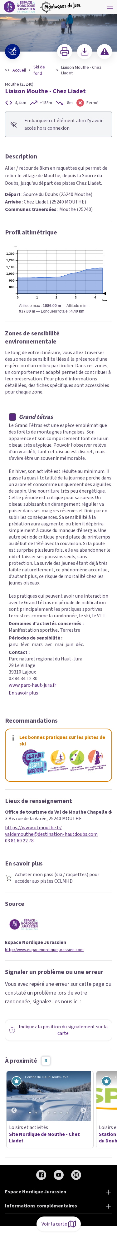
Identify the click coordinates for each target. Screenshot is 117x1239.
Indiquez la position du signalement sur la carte (63, 1030)
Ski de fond (39, 70)
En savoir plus (23, 693)
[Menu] (110, 7)
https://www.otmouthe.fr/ (33, 828)
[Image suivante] (83, 1096)
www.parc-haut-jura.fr (32, 685)
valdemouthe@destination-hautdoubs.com (51, 834)
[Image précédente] (14, 1096)
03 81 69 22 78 (19, 841)
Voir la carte (54, 1224)
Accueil (19, 70)
